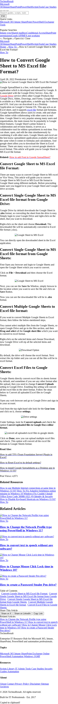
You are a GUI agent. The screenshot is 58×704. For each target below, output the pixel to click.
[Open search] (1, 10)
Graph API (16, 35)
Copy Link (38, 613)
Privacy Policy (22, 683)
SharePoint (15, 7)
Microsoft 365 (7, 22)
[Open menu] (7, 10)
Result (6, 1)
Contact (11, 683)
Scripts (35, 7)
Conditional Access (36, 32)
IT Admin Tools (23, 668)
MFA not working (31, 35)
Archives (4, 686)
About (3, 683)
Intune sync (5, 32)
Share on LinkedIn (22, 613)
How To (13, 47)
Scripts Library (7, 668)
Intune (7, 7)
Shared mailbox (19, 32)
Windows (29, 656)
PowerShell (26, 7)
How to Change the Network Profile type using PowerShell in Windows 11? (23, 620)
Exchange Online (40, 653)
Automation (18, 656)
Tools (41, 7)
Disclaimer (35, 683)
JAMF (37, 656)
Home (3, 47)
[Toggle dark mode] (4, 10)
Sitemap (45, 683)
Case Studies (50, 7)
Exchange (49, 22)
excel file (31, 109)
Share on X (6, 613)
